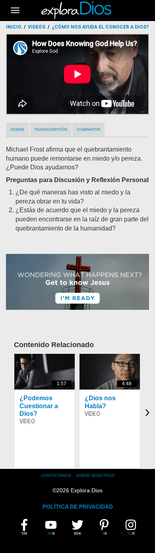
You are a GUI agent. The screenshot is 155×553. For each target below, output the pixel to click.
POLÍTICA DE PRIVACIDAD (78, 506)
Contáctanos (56, 475)
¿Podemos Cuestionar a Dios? (38, 406)
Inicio (13, 27)
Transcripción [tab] (50, 129)
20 (52, 527)
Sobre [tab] (17, 129)
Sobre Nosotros (95, 475)
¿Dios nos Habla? (100, 402)
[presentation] (147, 411)
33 (132, 527)
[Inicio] (77, 10)
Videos (36, 27)
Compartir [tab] (88, 129)
